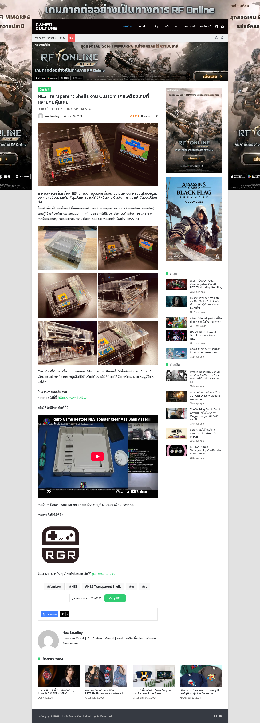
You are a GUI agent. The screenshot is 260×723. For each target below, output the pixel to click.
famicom (55, 586)
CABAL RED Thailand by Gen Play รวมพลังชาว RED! (204, 335)
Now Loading (52, 116)
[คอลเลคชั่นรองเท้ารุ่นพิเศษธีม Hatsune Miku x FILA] (176, 353)
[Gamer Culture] (46, 26)
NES (74, 586)
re (145, 586)
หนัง (166, 26)
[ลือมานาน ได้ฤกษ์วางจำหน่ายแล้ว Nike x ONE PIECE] (176, 433)
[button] (130, 61)
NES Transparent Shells (104, 586)
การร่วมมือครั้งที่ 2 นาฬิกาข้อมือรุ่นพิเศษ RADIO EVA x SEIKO (56, 691)
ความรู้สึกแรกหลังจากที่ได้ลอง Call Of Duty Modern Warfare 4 (205, 395)
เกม (176, 26)
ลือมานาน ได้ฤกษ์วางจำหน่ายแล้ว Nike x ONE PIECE (204, 433)
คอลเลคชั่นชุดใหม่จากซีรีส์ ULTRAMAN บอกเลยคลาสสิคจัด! (104, 691)
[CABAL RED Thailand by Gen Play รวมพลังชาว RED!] (176, 335)
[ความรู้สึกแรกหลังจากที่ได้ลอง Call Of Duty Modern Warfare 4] (176, 396)
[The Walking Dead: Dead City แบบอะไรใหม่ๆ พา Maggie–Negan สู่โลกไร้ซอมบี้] (176, 413)
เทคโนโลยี (205, 26)
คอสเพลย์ (189, 26)
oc (132, 586)
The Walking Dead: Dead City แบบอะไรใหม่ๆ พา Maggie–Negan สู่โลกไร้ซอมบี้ (205, 414)
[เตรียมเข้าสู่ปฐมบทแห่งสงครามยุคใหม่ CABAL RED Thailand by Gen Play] (176, 284)
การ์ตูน (155, 26)
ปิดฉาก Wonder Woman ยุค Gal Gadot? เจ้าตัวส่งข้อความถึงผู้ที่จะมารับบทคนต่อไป (204, 302)
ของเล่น (142, 26)
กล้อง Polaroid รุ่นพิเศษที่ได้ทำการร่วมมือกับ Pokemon (206, 320)
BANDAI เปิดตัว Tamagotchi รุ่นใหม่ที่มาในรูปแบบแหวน (205, 450)
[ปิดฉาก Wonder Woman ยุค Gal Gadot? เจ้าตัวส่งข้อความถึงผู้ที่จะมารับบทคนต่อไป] (176, 301)
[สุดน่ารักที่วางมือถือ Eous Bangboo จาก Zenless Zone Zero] (154, 676)
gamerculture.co (103, 573)
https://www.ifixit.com (73, 397)
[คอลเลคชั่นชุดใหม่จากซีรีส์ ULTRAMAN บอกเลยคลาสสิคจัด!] (106, 676)
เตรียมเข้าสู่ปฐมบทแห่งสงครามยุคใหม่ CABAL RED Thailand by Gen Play (206, 284)
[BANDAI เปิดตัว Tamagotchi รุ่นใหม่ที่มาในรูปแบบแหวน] (176, 450)
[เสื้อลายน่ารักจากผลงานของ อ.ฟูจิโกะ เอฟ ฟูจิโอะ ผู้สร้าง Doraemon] (201, 676)
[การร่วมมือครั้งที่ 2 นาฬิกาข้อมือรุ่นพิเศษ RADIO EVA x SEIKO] (59, 676)
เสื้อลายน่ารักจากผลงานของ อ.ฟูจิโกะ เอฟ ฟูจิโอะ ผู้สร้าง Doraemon (200, 691)
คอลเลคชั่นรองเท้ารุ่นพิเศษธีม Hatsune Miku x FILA (205, 351)
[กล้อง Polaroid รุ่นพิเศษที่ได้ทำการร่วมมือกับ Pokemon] (176, 322)
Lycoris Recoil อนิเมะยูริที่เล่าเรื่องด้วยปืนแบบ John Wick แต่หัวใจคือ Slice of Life (205, 376)
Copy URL (115, 598)
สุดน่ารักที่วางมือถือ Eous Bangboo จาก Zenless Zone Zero (153, 691)
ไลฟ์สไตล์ (126, 26)
